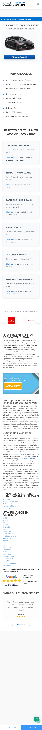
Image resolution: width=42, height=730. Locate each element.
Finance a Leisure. (28, 459)
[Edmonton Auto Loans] (14, 4)
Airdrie (5, 518)
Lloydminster (8, 550)
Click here (10, 158)
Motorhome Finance (10, 501)
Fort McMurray (8, 534)
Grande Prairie (8, 538)
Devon (5, 529)
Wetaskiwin (7, 565)
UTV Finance (7, 504)
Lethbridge (7, 547)
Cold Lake (6, 527)
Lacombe (6, 543)
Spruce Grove (8, 559)
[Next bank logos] (38, 320)
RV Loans (6, 508)
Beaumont (7, 522)
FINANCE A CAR (19, 57)
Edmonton (7, 531)
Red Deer (6, 552)
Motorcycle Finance (10, 506)
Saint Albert (7, 554)
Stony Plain (7, 561)
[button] (37, 720)
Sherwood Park (8, 556)
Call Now (31, 727)
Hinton (5, 541)
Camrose (6, 525)
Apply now (10, 727)
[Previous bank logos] (3, 320)
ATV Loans (6, 499)
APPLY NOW (13, 386)
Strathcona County (10, 563)
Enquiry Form (18, 454)
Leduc (5, 545)
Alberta (5, 520)
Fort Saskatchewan (10, 536)
